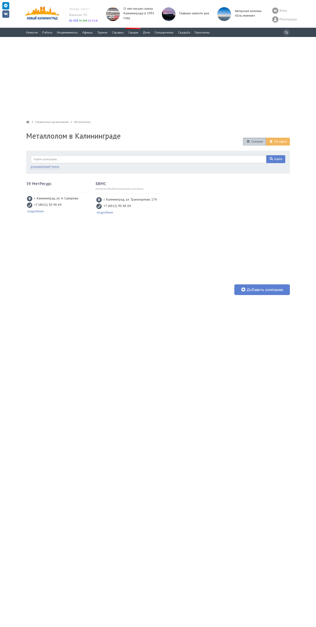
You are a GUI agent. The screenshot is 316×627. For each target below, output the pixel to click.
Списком (256, 141)
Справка (118, 32)
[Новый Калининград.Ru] (27, 122)
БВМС (101, 183)
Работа (47, 32)
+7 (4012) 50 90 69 (48, 205)
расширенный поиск (45, 166)
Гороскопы (202, 32)
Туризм (102, 32)
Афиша (87, 32)
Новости (32, 32)
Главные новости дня (194, 13)
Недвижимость (67, 32)
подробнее (35, 211)
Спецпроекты (164, 32)
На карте (280, 141)
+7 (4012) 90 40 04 (117, 206)
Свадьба (184, 32)
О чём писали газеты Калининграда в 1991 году (139, 13)
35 (78, 15)
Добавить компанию (264, 289)
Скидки (133, 32)
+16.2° (79, 9)
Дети (146, 32)
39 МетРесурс (39, 183)
